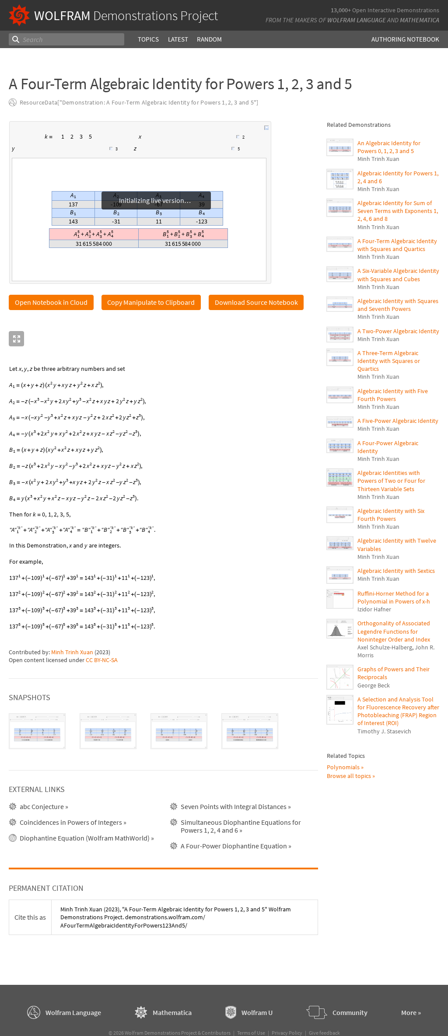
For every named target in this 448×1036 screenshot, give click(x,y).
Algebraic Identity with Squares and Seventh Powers (397, 305)
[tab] (37, 731)
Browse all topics (349, 776)
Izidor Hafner (374, 609)
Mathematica (419, 20)
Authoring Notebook (405, 39)
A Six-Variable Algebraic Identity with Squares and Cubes (398, 275)
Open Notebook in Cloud (51, 302)
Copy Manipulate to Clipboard (151, 302)
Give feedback (324, 1032)
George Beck (373, 685)
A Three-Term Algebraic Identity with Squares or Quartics (388, 361)
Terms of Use (251, 1032)
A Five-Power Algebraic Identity (397, 421)
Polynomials (343, 767)
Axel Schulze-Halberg (384, 647)
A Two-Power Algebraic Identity (398, 331)
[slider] (190, 141)
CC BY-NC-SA (102, 660)
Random (209, 39)
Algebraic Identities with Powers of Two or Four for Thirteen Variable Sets (391, 480)
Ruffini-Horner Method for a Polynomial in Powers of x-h (393, 597)
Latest (178, 39)
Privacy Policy (287, 1032)
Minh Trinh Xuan (72, 652)
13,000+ (341, 10)
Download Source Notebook (256, 302)
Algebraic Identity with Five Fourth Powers (392, 395)
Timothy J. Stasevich (384, 731)
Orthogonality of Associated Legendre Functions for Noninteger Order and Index (393, 631)
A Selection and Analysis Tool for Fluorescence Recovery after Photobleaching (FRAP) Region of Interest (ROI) (398, 711)
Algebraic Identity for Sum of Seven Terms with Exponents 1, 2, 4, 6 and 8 (397, 211)
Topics (148, 39)
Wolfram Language (356, 20)
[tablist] (163, 731)
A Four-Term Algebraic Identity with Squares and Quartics (397, 245)
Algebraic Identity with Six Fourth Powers (390, 515)
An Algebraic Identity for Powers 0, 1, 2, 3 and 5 (388, 147)
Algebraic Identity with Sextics (396, 571)
